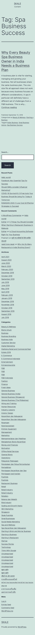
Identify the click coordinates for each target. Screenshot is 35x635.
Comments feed (7, 608)
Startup (4, 541)
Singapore (5, 512)
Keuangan (5, 423)
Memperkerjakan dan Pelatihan (13, 439)
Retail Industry (7, 490)
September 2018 (7, 311)
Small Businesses (8, 519)
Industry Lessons (8, 410)
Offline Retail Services (10, 451)
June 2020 (5, 263)
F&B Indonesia (7, 378)
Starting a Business (9, 535)
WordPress (22, 627)
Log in (3, 601)
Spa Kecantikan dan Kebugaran (13, 528)
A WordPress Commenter (11, 215)
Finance (4, 384)
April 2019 (5, 292)
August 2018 (6, 314)
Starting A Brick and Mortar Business (16, 531)
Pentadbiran (6, 467)
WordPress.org (7, 611)
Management (6, 432)
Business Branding (8, 336)
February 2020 (7, 269)
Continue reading (9, 107)
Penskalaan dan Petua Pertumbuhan (15, 464)
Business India (7, 339)
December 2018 (7, 301)
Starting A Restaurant (10, 538)
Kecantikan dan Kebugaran (12, 416)
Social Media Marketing (10, 522)
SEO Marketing (7, 509)
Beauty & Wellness (19, 117)
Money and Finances (9, 445)
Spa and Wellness (8, 525)
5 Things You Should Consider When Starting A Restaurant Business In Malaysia (17, 225)
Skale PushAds (7, 515)
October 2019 (6, 276)
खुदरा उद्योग (4, 570)
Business (4, 333)
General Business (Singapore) (13, 397)
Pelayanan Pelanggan (9, 461)
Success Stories (7, 544)
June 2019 (5, 285)
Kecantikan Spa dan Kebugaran (13, 419)
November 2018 (7, 305)
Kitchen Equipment (9, 429)
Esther (4, 222)
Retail (3, 487)
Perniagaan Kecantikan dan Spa (13, 471)
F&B (3, 368)
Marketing (5, 435)
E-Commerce (6, 355)
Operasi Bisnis (7, 455)
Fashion (4, 381)
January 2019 (6, 298)
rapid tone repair (8, 244)
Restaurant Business (9, 483)
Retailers (4, 496)
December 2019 (7, 273)
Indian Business (12, 123)
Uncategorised (7, 554)
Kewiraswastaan (7, 426)
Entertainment (7, 362)
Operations (5, 458)
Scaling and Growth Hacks (11, 506)
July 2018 (5, 317)
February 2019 (7, 295)
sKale (17, 3)
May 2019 (5, 289)
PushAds (4, 477)
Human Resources (8, 407)
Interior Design (7, 413)
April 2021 (5, 257)
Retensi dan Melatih (9, 499)
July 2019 (5, 282)
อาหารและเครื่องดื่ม (8, 589)
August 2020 (6, 260)
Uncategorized (7, 563)
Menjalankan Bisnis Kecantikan (13, 442)
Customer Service (8, 343)
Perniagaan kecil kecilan (10, 474)
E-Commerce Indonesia (10, 359)
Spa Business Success (15, 125)
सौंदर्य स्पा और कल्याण (8, 576)
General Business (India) (10, 394)
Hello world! (6, 177)
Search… (4, 152)
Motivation (5, 448)
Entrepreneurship (8, 365)
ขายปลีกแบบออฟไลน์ (9, 579)
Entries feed (6, 605)
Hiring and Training (8, 403)
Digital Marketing (8, 346)
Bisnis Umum (6, 330)
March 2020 (6, 266)
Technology (6, 547)
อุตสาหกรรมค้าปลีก (8, 592)
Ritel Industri (6, 503)
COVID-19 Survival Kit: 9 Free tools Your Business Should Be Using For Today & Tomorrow (17, 196)
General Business (8, 391)
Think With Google (8, 551)
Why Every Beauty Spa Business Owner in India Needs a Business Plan (15, 61)
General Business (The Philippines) (15, 400)
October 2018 (6, 308)
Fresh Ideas (6, 387)
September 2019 (7, 279)
